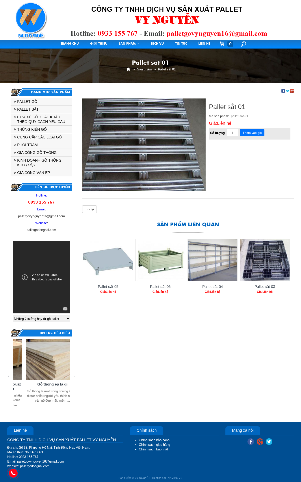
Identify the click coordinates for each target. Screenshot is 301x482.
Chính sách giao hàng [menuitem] (154, 444)
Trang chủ (70, 43)
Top (290, 461)
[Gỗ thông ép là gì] (42, 359)
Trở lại (89, 209)
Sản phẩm (127, 43)
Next (73, 375)
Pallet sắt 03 (265, 287)
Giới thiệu (99, 43)
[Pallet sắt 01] (144, 144)
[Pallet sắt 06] (160, 260)
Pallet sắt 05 (108, 287)
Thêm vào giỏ (252, 132)
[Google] (260, 441)
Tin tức (181, 43)
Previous (9, 375)
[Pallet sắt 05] (108, 260)
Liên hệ (204, 43)
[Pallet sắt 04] (213, 260)
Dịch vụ (157, 43)
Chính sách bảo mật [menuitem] (153, 449)
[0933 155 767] (13, 473)
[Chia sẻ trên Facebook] (283, 91)
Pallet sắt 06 (160, 287)
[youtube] (269, 441)
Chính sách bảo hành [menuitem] (154, 440)
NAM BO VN (175, 478)
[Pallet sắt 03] (265, 260)
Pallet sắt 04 (212, 287)
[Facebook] (250, 441)
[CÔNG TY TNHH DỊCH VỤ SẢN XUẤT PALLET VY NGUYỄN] (128, 69)
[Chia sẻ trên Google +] (292, 91)
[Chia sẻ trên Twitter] (287, 91)
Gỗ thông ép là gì (43, 384)
